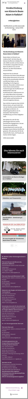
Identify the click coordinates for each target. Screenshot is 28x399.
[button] (24, 3)
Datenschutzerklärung (12, 388)
